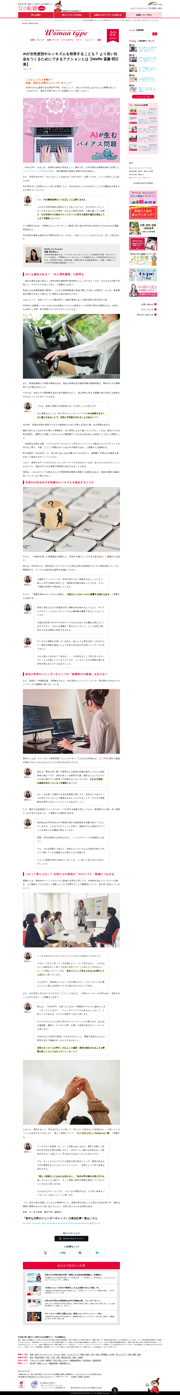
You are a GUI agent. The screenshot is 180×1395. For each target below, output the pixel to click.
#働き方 (141, 174)
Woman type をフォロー (73, 1238)
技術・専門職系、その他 (105, 1354)
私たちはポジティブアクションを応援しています (86, 1387)
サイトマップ (142, 8)
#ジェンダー (28, 69)
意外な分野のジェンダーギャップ (67, 20)
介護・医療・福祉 (134, 1354)
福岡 (74, 1357)
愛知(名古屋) (66, 1357)
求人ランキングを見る (72, 15)
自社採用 (86, 1376)
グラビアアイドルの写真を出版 (37, 171)
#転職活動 (133, 171)
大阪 (58, 1357)
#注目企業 (133, 174)
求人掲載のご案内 (155, 8)
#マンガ (149, 168)
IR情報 (80, 1376)
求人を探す (36, 15)
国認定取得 (97, 1360)
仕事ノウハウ (53, 40)
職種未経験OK (75, 1360)
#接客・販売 (142, 171)
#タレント (147, 178)
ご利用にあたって (23, 1374)
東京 (31, 1357)
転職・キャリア (37, 40)
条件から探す (23, 1360)
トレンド (88, 40)
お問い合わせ (147, 304)
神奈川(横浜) (39, 1357)
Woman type (39, 20)
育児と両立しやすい (60, 1360)
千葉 (53, 1357)
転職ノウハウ (23, 1363)
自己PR (33, 1363)
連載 (99, 40)
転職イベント (42, 1363)
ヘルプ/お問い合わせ (94, 1374)
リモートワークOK (37, 1360)
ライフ (49, 20)
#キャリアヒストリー (137, 168)
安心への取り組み (36, 1374)
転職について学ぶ (144, 15)
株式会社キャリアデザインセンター (40, 1376)
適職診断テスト (65, 1363)
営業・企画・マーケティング (41, 1354)
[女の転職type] (22, 1376)
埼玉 (48, 1357)
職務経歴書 (53, 1363)
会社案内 (74, 1376)
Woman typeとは (145, 315)
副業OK (48, 1360)
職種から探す (23, 1354)
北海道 (80, 1357)
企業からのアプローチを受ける (108, 15)
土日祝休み (87, 1360)
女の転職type (26, 20)
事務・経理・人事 (87, 1354)
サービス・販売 (59, 1354)
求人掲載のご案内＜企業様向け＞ (63, 1374)
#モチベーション (135, 178)
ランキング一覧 (143, 97)
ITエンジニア (121, 1354)
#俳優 (150, 171)
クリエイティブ (73, 1354)
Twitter (72, 263)
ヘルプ (132, 8)
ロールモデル (67, 40)
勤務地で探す (23, 1357)
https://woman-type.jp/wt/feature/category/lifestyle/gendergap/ (58, 1223)
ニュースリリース (81, 1374)
